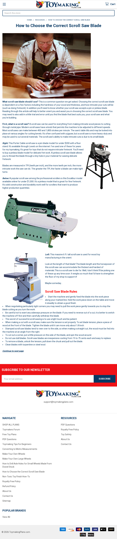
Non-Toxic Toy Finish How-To (16, 476)
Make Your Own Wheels (13, 454)
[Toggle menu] (4, 4)
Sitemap (6, 501)
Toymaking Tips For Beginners (16, 444)
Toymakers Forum (11, 429)
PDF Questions (9, 439)
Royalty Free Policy (11, 481)
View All (6, 517)
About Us (6, 491)
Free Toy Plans (9, 434)
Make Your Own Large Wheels (16, 459)
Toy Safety (66, 434)
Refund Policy (9, 486)
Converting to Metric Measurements (19, 449)
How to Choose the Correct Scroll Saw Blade (23, 471)
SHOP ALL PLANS (10, 424)
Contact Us (7, 496)
